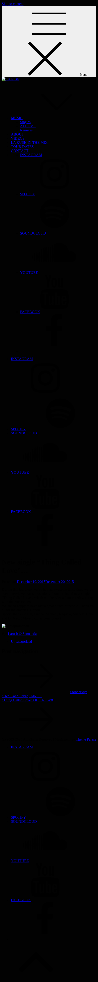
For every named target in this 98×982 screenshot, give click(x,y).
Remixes (26, 130)
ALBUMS (28, 126)
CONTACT (19, 151)
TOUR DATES (22, 147)
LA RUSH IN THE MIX (29, 142)
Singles (25, 122)
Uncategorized (21, 641)
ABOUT (17, 134)
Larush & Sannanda (22, 634)
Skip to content (12, 4)
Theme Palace (86, 739)
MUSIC (17, 118)
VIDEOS (18, 138)
